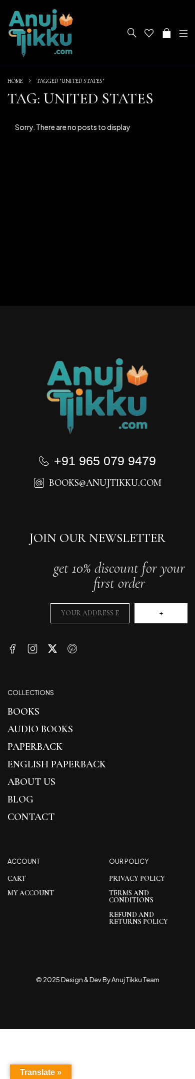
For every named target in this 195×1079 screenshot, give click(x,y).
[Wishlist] (149, 33)
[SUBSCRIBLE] (161, 613)
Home (15, 80)
